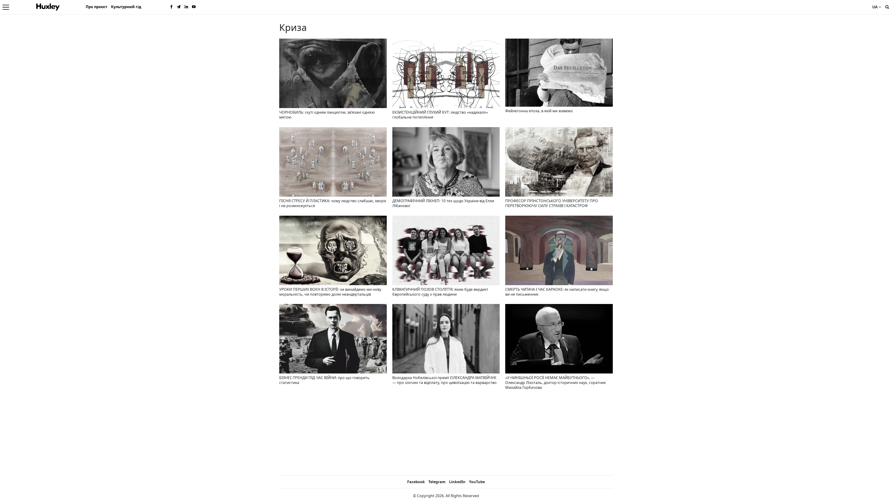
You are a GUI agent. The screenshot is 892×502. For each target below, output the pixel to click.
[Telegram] (179, 7)
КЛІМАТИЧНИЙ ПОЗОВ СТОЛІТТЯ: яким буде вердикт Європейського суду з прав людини (440, 292)
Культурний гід (126, 6)
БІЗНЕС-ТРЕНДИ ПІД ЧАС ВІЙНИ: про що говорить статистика (324, 380)
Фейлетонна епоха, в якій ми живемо (539, 110)
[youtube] (193, 7)
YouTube (477, 481)
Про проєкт (96, 6)
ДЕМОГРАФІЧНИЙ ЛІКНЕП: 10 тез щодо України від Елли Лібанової (443, 203)
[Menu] (6, 7)
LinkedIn (457, 481)
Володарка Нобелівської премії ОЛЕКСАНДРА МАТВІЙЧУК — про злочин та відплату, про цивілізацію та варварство (444, 380)
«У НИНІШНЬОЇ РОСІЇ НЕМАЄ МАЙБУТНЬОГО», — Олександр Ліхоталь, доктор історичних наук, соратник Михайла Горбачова (555, 382)
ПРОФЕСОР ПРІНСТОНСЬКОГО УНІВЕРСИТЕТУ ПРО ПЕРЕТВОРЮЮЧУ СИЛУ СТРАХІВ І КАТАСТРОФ (551, 203)
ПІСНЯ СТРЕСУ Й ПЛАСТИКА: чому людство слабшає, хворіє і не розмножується (332, 203)
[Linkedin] (186, 7)
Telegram (437, 481)
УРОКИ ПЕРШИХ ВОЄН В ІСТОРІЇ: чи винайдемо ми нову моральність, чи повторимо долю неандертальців (330, 292)
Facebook (416, 481)
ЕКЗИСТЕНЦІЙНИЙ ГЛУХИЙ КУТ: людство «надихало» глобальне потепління (440, 115)
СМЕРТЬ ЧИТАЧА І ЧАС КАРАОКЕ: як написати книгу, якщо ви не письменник (557, 292)
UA (875, 7)
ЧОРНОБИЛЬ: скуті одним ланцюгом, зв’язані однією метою (327, 115)
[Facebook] (171, 7)
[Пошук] (887, 6)
